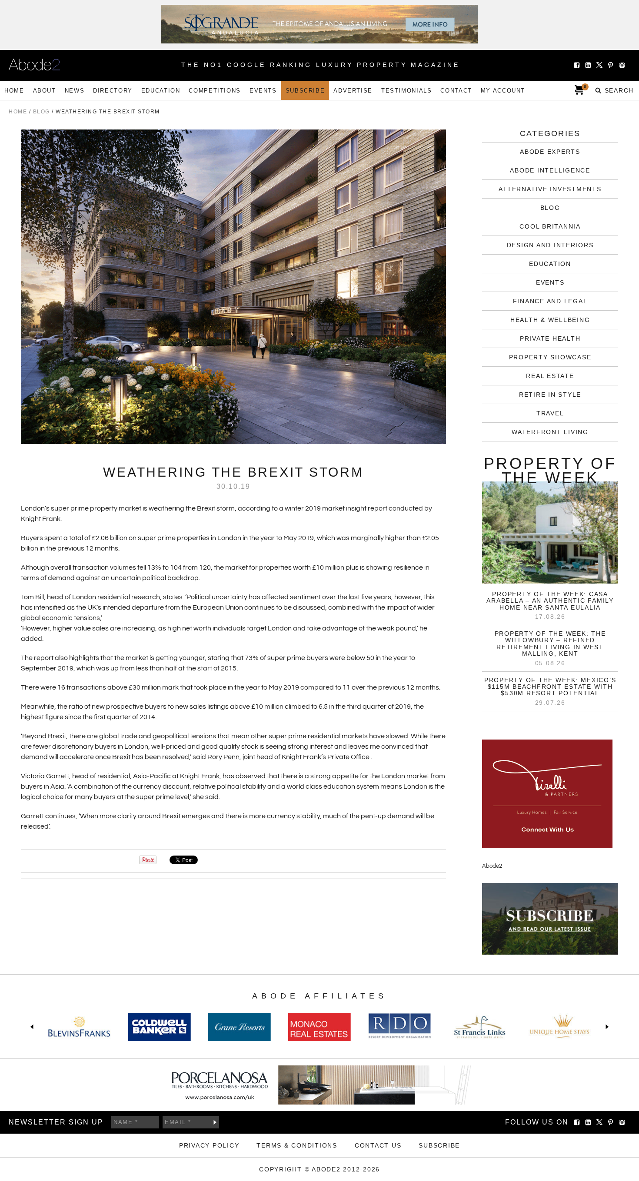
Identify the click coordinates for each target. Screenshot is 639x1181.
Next (605, 1027)
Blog (550, 208)
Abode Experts (550, 152)
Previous (33, 1027)
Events (263, 90)
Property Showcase (550, 357)
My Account (503, 90)
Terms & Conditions (296, 1145)
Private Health (550, 338)
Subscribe (305, 90)
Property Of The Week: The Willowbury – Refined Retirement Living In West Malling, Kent (550, 643)
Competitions (215, 90)
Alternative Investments (550, 189)
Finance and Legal (550, 301)
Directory (113, 90)
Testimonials (406, 90)
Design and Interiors (550, 245)
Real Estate (550, 376)
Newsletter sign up (56, 1122)
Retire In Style (550, 394)
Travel (550, 413)
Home (14, 90)
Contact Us (378, 1145)
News (75, 90)
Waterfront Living (550, 432)
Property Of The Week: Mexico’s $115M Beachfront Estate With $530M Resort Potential (550, 687)
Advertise (353, 90)
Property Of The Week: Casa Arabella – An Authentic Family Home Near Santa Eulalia (550, 600)
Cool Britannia (550, 226)
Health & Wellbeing (550, 320)
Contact (456, 90)
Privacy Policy (209, 1145)
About (44, 90)
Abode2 (492, 866)
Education (160, 90)
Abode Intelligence (550, 170)
